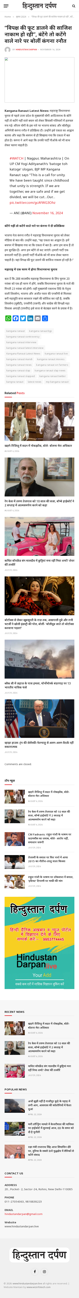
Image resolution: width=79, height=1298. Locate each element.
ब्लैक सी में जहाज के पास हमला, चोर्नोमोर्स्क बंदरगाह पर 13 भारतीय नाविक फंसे (38, 685)
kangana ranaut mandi (19, 359)
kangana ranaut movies (50, 359)
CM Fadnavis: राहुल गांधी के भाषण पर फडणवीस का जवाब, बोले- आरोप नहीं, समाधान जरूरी (49, 838)
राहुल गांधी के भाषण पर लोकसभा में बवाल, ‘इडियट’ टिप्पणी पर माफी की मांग (50, 879)
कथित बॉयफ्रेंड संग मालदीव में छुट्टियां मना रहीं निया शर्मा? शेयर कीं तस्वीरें (39, 563)
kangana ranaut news (19, 364)
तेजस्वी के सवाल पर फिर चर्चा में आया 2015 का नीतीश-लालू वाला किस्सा (48, 859)
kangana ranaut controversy (23, 336)
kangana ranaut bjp (40, 331)
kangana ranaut (15, 331)
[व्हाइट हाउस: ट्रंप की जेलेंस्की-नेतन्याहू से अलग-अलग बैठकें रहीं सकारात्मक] (39, 718)
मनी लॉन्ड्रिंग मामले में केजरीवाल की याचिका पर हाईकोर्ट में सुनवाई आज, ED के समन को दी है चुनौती (51, 1128)
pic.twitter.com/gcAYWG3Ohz (32, 202)
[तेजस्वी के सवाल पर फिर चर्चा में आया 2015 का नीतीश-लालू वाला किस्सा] (15, 862)
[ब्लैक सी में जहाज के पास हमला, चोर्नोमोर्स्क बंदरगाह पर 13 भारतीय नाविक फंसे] (39, 659)
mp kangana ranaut (57, 381)
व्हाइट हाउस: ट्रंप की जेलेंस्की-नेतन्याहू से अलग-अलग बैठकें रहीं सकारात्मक (39, 745)
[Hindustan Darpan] (39, 6)
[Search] (73, 6)
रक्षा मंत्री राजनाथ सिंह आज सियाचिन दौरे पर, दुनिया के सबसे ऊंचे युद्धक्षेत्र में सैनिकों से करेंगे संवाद (51, 1150)
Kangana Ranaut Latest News (23, 353)
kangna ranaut (14, 381)
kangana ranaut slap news (50, 370)
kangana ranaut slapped (20, 376)
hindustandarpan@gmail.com (23, 1214)
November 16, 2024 (47, 213)
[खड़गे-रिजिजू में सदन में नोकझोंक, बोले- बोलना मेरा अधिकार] (39, 421)
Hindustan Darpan (26, 49)
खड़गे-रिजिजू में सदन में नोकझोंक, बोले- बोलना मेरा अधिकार (38, 446)
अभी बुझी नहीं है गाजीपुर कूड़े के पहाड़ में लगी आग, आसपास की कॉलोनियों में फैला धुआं (49, 1105)
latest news (34, 381)
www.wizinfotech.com (39, 1287)
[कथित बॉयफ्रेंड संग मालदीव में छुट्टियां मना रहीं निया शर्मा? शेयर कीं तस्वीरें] (39, 536)
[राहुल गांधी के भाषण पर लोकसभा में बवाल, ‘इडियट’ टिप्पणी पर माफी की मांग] (15, 882)
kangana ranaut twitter (53, 376)
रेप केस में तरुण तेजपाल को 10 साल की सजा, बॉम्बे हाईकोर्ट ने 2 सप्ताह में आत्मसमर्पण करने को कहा (39, 503)
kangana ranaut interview (21, 342)
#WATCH (16, 158)
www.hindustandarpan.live (27, 1283)
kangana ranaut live (56, 353)
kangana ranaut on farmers (52, 364)
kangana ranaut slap (18, 370)
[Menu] (6, 6)
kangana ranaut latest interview (24, 347)
